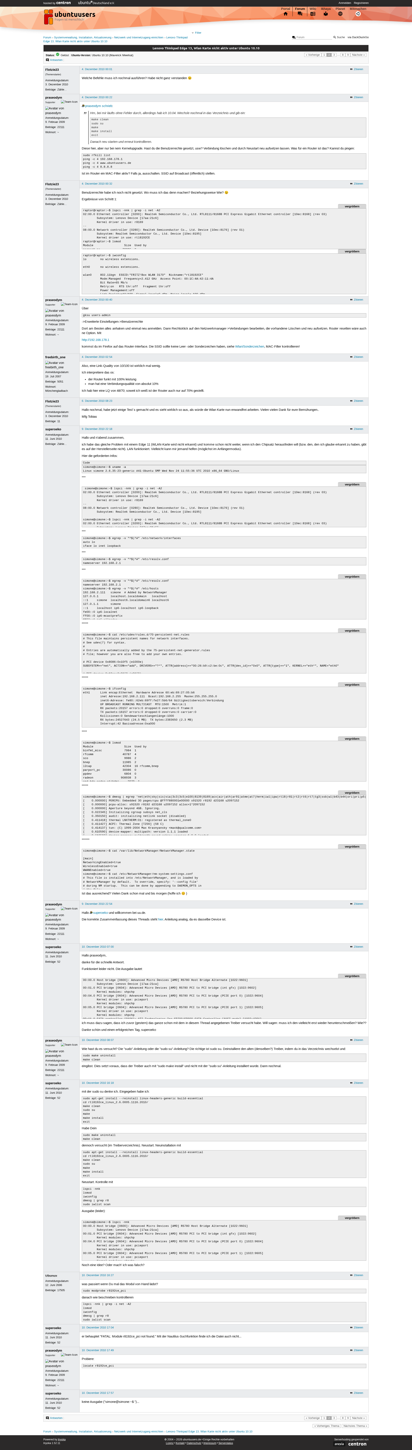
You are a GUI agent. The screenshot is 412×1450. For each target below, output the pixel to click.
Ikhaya (326, 9)
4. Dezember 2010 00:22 (97, 97)
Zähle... (62, 89)
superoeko (53, 429)
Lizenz (170, 1443)
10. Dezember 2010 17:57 (98, 1393)
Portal (285, 9)
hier (160, 919)
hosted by (49, 3)
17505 (61, 1290)
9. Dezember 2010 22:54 (97, 904)
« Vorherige (313, 55)
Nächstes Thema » (355, 1426)
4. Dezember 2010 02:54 (97, 357)
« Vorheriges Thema (326, 1426)
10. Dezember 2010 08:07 (98, 1040)
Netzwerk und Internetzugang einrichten (138, 37)
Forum (300, 9)
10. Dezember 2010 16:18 (98, 1083)
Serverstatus (225, 1443)
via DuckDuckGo (358, 37)
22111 (60, 127)
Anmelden (345, 3)
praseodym (53, 97)
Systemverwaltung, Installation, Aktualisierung (82, 37)
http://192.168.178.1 (95, 340)
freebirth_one (55, 357)
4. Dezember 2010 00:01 (97, 69)
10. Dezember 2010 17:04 (98, 1327)
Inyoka (62, 1439)
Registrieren (361, 3)
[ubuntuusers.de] (70, 18)
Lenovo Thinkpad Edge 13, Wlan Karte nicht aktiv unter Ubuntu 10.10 (209, 1431)
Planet (340, 9)
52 (58, 962)
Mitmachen (358, 9)
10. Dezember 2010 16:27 (98, 1275)
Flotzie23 (52, 70)
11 (58, 421)
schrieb (107, 106)
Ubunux (51, 1276)
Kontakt (180, 1443)
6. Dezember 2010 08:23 (97, 401)
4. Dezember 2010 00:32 (97, 183)
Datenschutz (194, 1443)
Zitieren (358, 69)
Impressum (209, 1443)
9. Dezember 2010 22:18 (97, 429)
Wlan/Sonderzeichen (249, 347)
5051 (60, 381)
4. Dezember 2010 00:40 (97, 299)
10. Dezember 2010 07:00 (98, 947)
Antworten (56, 60)
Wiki (313, 9)
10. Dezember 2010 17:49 (98, 1350)
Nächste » (358, 55)
